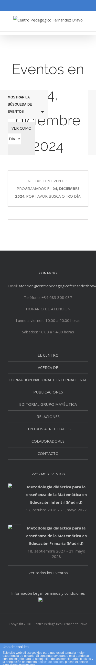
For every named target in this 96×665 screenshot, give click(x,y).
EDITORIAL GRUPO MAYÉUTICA (48, 404)
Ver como (21, 128)
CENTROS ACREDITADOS (48, 428)
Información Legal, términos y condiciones (48, 593)
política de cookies (50, 662)
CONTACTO (48, 453)
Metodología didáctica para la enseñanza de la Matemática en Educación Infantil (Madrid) (56, 494)
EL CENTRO (48, 355)
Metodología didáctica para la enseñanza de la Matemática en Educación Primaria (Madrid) (56, 535)
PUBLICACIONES (48, 392)
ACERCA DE (48, 367)
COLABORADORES (48, 441)
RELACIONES (48, 416)
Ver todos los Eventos (48, 572)
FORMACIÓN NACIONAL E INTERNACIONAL (48, 379)
